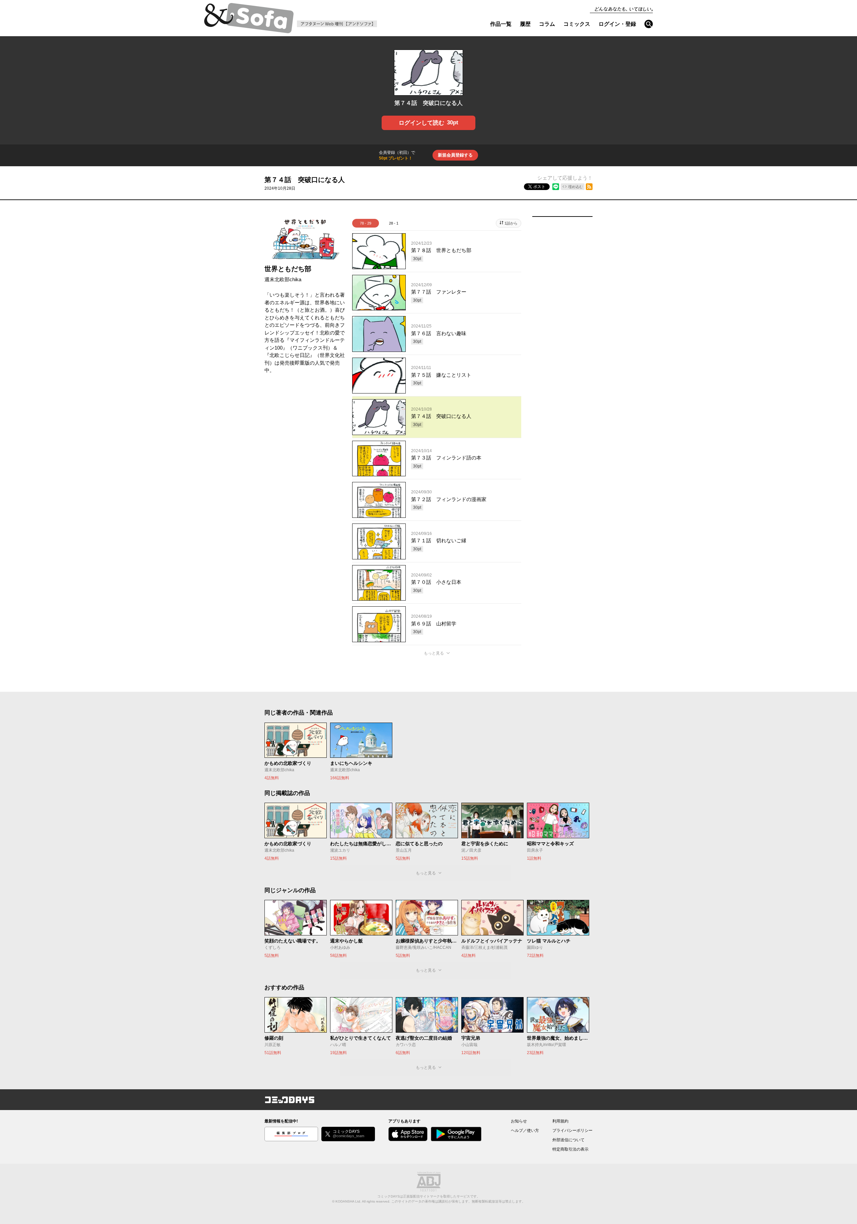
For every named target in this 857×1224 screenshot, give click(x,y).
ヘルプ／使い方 (525, 1130)
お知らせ (519, 1121)
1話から (511, 223)
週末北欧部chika (282, 279)
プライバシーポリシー (572, 1130)
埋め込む (575, 187)
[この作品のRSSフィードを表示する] (589, 186)
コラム (547, 24)
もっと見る (434, 653)
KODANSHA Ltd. (348, 1201)
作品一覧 (501, 24)
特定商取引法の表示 (570, 1149)
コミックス (576, 24)
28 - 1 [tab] (393, 223)
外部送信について (568, 1140)
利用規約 (560, 1121)
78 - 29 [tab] (365, 223)
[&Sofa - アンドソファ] (249, 20)
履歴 (525, 24)
